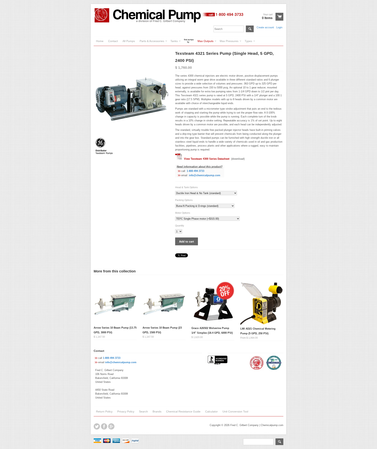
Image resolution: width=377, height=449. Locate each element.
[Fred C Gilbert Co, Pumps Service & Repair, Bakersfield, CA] (217, 360)
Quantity (179, 225)
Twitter (97, 426)
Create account (265, 27)
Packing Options (184, 200)
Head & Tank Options (186, 187)
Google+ (111, 426)
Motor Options (182, 213)
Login (279, 27)
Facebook (104, 426)
